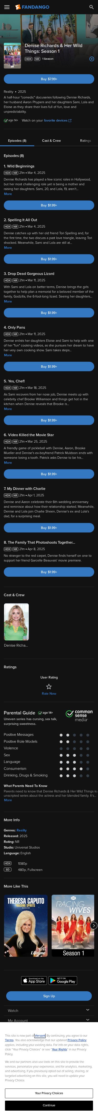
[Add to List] (91, 59)
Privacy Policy (77, 1040)
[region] (49, 1067)
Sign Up (49, 996)
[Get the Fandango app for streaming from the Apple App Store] (34, 981)
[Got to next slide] (93, 925)
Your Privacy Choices (49, 1093)
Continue (49, 1105)
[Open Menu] (7, 7)
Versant (40, 1036)
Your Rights (59, 1049)
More (8, 194)
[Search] (91, 7)
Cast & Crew (51, 141)
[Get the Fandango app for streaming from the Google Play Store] (62, 981)
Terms (9, 1040)
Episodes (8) (17, 141)
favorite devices (56, 120)
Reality (22, 830)
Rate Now (49, 694)
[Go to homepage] (32, 7)
